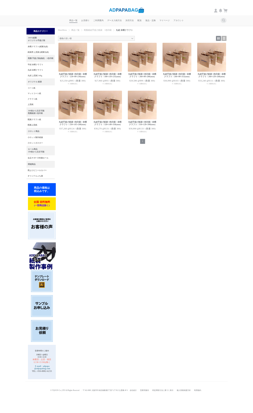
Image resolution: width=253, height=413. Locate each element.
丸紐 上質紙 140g (35, 76)
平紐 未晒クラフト (35, 65)
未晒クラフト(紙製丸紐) (38, 47)
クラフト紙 (32, 99)
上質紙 (30, 104)
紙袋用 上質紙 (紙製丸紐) (38, 52)
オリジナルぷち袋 (35, 176)
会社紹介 (133, 390)
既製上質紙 (32, 125)
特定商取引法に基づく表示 (162, 390)
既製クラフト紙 (34, 120)
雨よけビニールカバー (37, 170)
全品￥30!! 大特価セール (38, 158)
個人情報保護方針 (184, 390)
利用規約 (197, 390)
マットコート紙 (34, 93)
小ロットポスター (35, 143)
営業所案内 (144, 390)
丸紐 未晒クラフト (35, 70)
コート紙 (31, 88)
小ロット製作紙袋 (35, 137)
